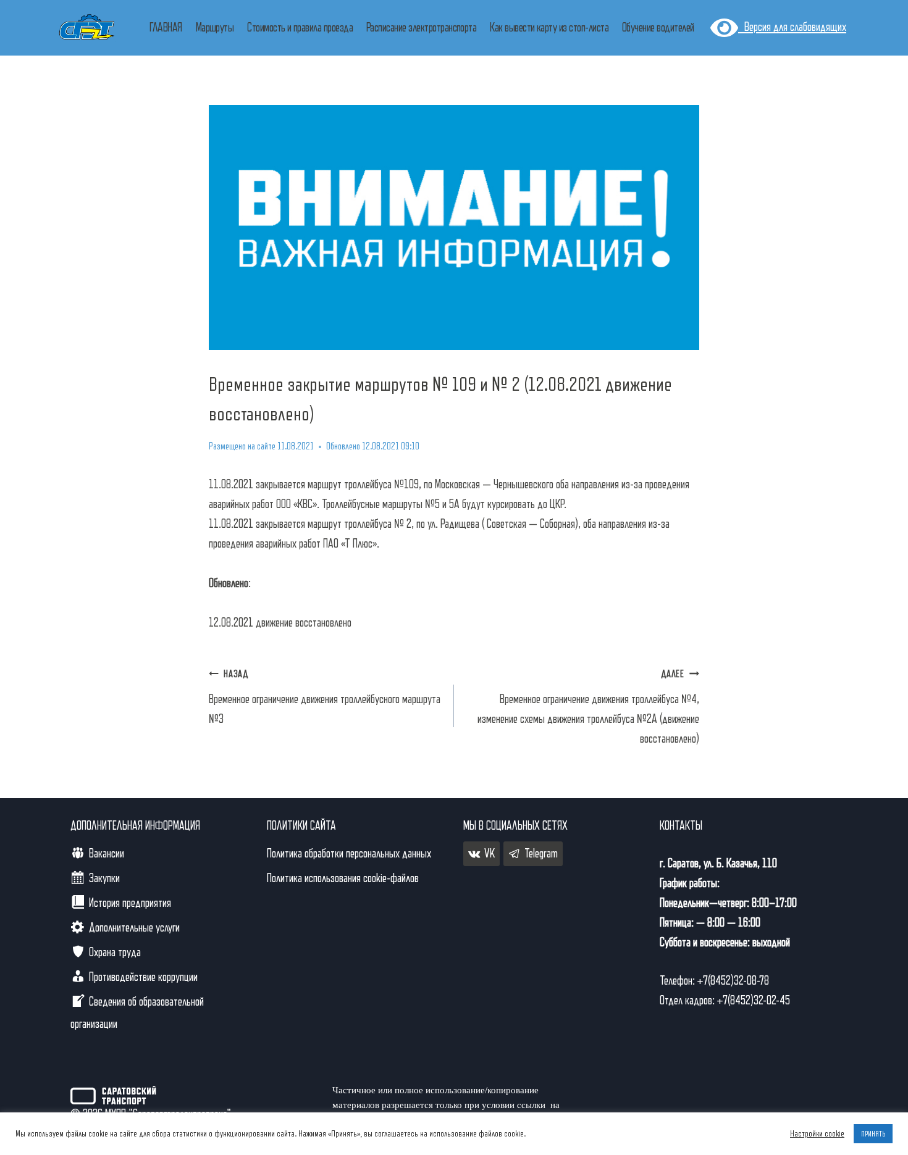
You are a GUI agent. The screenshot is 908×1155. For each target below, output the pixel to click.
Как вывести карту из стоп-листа (549, 28)
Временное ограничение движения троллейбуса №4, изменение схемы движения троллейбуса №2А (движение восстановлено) (588, 707)
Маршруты (215, 28)
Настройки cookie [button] (817, 1133)
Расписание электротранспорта (421, 28)
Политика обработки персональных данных (349, 854)
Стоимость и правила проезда (300, 28)
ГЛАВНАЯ (165, 28)
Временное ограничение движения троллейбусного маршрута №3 (324, 697)
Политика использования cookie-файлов (343, 878)
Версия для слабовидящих (792, 27)
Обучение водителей (658, 28)
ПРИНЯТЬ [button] (873, 1134)
